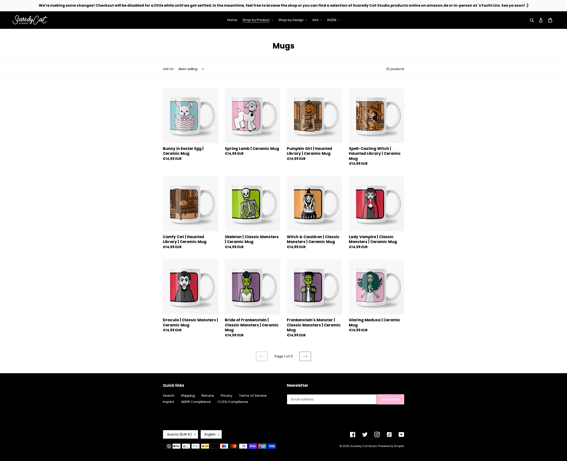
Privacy (226, 395)
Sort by (168, 69)
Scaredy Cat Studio (363, 446)
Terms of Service (253, 395)
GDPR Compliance (196, 401)
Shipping (188, 395)
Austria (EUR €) (179, 434)
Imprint (168, 401)
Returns (208, 395)
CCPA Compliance (232, 401)
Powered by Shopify (391, 446)
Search (168, 395)
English (210, 434)
